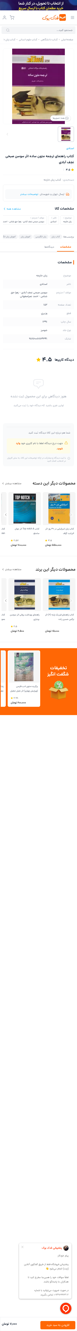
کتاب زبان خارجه (52, 180)
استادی (70, 148)
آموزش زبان (25, 236)
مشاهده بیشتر (13, 483)
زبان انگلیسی (41, 236)
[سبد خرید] (12, 17)
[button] (5, 514)
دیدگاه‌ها (49, 247)
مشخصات (65, 247)
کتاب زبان (56, 236)
